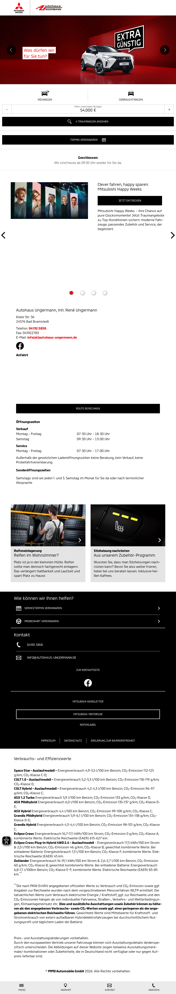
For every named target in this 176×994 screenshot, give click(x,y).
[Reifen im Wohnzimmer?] (48, 525)
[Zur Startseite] (42, 7)
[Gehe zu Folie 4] (104, 293)
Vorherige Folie (11, 50)
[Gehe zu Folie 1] (71, 293)
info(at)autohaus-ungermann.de (52, 337)
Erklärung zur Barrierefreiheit (113, 740)
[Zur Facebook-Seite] (20, 346)
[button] (88, 140)
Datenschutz (73, 740)
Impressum (48, 740)
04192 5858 (37, 328)
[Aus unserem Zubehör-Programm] (128, 525)
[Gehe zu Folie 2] (82, 293)
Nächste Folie (165, 50)
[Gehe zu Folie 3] (93, 293)
